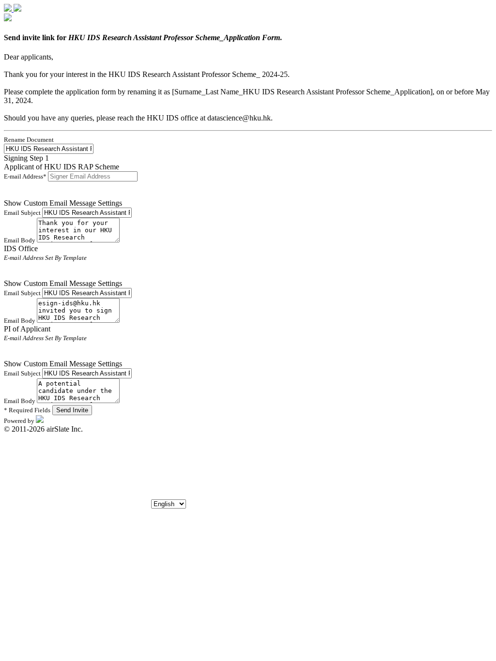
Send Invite (72, 410)
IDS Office (21, 248)
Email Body (20, 240)
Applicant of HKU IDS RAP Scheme (61, 167)
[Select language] (168, 503)
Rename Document (29, 139)
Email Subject (23, 212)
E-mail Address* (26, 176)
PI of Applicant (27, 329)
